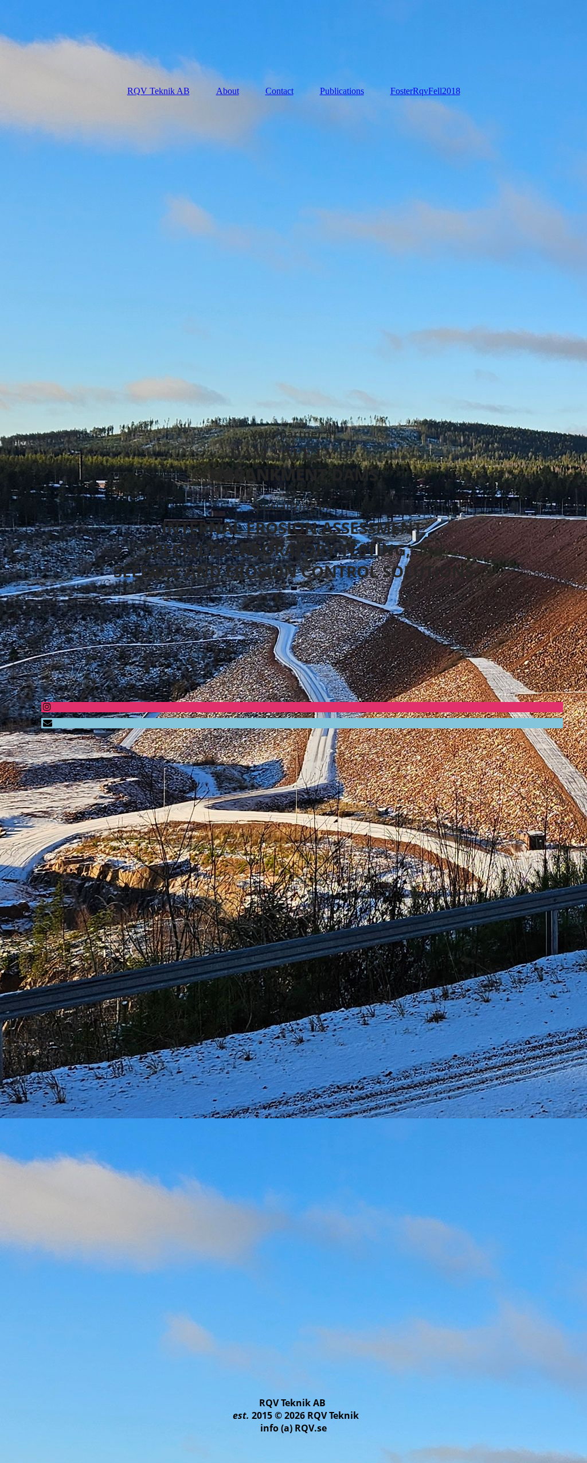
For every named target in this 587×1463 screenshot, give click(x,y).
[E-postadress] (46, 723)
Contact (279, 91)
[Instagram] (46, 707)
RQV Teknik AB (158, 91)
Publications (342, 91)
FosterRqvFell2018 (425, 91)
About (227, 91)
